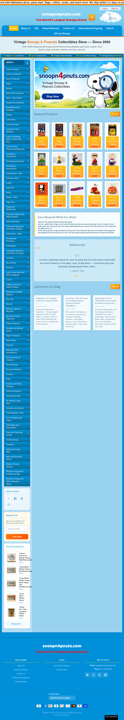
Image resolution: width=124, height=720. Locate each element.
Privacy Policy (62, 670)
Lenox (9, 279)
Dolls (18, 193)
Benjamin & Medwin (15, 102)
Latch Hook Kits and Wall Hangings (15, 273)
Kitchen (18, 268)
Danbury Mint (18, 179)
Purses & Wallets (13, 369)
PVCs (18, 379)
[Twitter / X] (99, 675)
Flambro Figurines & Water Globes (15, 215)
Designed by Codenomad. (62, 715)
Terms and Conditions (62, 666)
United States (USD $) (60, 698)
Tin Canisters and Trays (14, 419)
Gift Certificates (62, 33)
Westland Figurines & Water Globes (14, 472)
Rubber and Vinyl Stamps (14, 385)
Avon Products (12, 78)
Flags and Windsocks (18, 208)
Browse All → (17, 624)
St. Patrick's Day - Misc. (14, 402)
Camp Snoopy (12, 124)
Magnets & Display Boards (18, 293)
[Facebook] (15, 498)
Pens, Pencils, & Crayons (18, 359)
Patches (9, 345)
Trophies (10, 444)
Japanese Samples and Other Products (15, 252)
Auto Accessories (18, 74)
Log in (105, 9)
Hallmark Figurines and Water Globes (18, 228)
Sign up (114, 9)
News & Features (21, 670)
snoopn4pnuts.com (60, 712)
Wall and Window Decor (18, 458)
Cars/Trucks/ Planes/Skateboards (18, 148)
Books (18, 115)
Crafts (18, 183)
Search (109, 28)
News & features (50, 28)
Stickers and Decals (18, 408)
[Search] (27, 63)
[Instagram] (8, 504)
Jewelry (18, 258)
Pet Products (12, 364)
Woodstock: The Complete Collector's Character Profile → (47, 300)
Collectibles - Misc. (14, 173)
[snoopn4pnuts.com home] (62, 653)
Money (9, 304)
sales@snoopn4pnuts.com (106, 665)
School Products (13, 391)
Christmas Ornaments (18, 155)
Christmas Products (18, 162)
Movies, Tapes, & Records (18, 310)
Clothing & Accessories (18, 167)
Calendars (10, 119)
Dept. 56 (10, 187)
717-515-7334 (106, 669)
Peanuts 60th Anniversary (12, 351)
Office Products (18, 324)
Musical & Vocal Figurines (13, 317)
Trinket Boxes (12, 439)
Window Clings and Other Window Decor (14, 481)
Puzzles (18, 375)
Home (14, 28)
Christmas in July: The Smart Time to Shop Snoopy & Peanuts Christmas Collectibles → (76, 302)
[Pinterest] (21, 498)
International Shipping (90, 28)
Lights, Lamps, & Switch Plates (18, 286)
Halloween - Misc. (14, 233)
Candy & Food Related (18, 130)
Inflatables (11, 245)
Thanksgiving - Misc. (15, 412)
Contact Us (69, 28)
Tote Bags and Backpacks (12, 426)
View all (115, 114)
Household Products (18, 240)
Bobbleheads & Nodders (13, 108)
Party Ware (18, 341)
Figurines (10, 202)
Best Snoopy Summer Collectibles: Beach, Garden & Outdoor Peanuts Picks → (106, 300)
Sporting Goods (18, 396)
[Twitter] (8, 498)
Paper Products (18, 336)
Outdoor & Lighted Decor (18, 329)
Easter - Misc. (12, 197)
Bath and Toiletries (18, 94)
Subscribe (17, 536)
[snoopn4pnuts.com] (61, 17)
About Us (25, 28)
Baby (18, 84)
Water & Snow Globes (12, 465)
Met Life (18, 300)
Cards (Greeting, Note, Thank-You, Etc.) (18, 139)
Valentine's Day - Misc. (13, 450)
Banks (9, 88)
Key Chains (18, 263)
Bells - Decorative (14, 97)
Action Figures (18, 70)
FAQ (36, 28)
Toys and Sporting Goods (18, 434)
